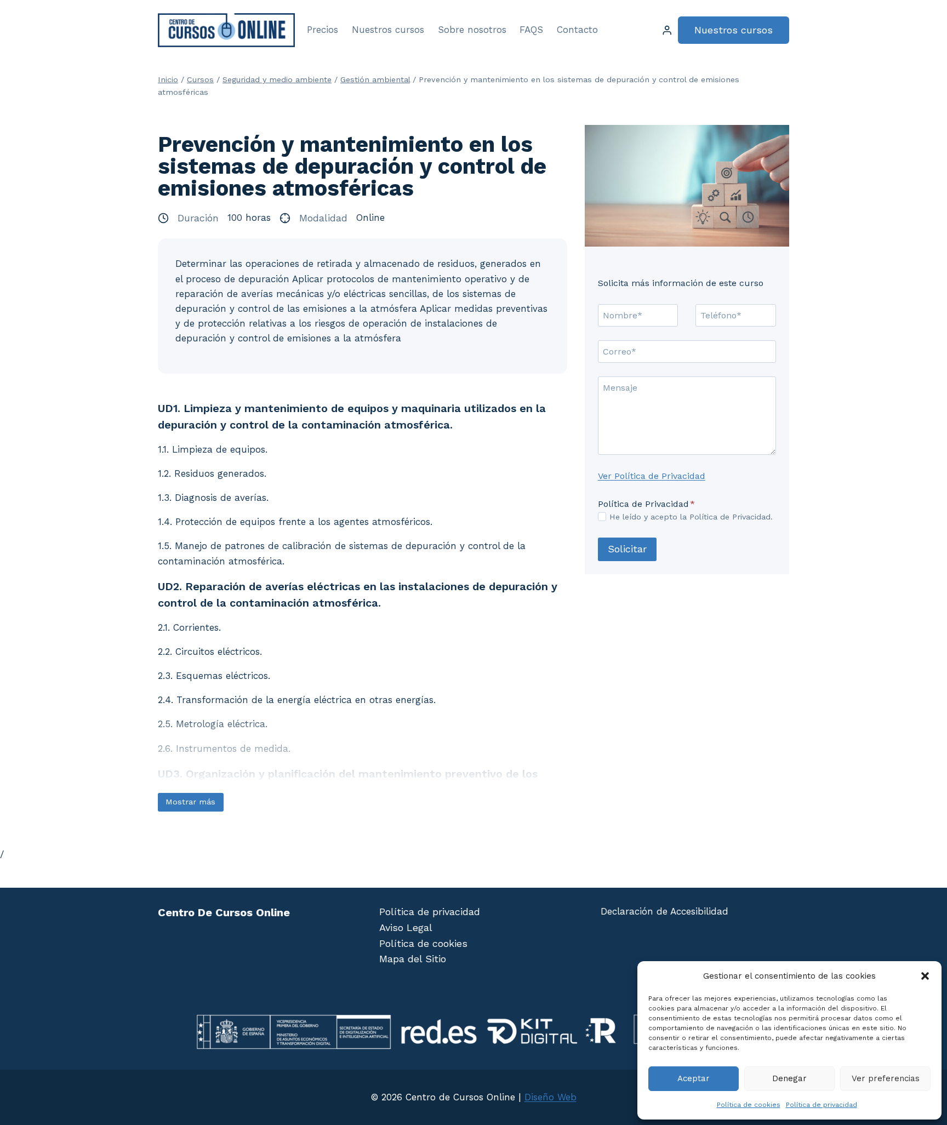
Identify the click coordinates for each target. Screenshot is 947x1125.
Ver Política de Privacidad (651, 476)
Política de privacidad (821, 1105)
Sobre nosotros (472, 29)
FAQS (531, 29)
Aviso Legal (405, 927)
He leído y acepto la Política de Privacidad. (691, 516)
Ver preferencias (886, 1078)
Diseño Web (550, 1097)
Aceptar (693, 1078)
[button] (925, 975)
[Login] (666, 30)
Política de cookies (748, 1105)
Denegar (789, 1078)
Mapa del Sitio (412, 958)
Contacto (577, 29)
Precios (322, 29)
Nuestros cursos (388, 29)
